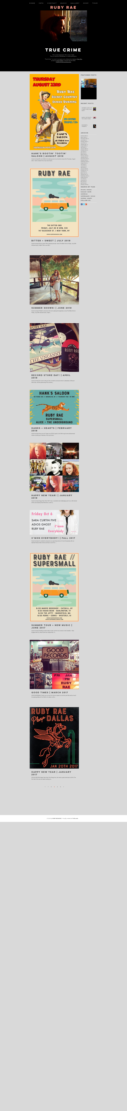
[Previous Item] (83, 83)
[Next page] (63, 786)
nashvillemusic (84, 194)
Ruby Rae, (79, 59)
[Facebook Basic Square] (82, 204)
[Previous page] (45, 786)
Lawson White (59, 60)
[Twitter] (32, 44)
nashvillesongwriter (85, 196)
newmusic (93, 196)
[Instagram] (36, 44)
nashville (89, 191)
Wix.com (75, 818)
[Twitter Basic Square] (84, 204)
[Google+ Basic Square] (86, 204)
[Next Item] (94, 83)
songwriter (89, 198)
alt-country (83, 189)
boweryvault (83, 191)
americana (89, 189)
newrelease (83, 198)
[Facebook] (28, 44)
